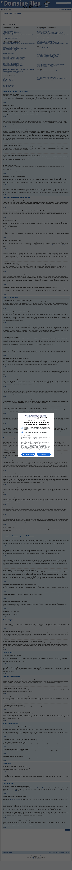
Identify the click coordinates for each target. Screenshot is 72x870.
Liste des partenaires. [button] (37, 443)
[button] (36, 435)
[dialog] (36, 435)
